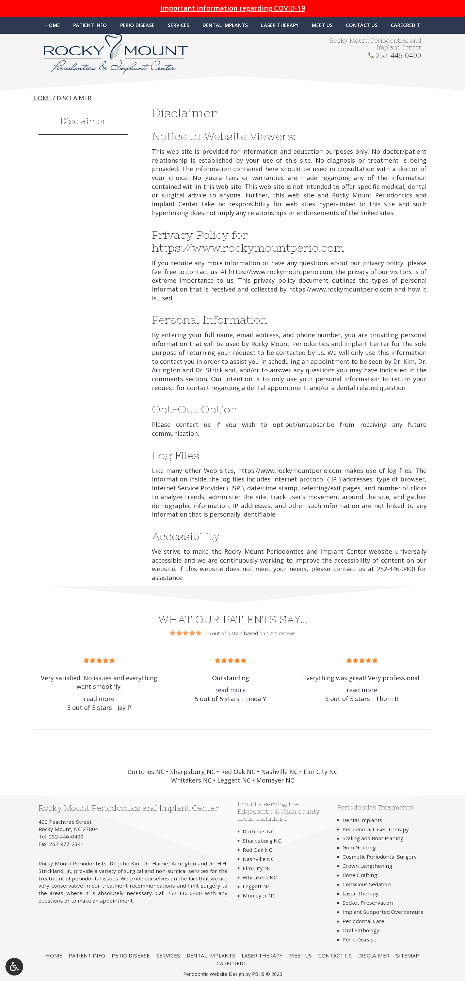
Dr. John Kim (125, 863)
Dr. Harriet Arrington (169, 863)
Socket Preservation (367, 902)
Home (52, 25)
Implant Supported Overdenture (382, 911)
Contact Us (362, 25)
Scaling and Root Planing (372, 838)
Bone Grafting (359, 875)
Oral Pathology (360, 930)
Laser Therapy (280, 25)
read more (99, 699)
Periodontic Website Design (213, 974)
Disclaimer (83, 121)
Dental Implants (225, 25)
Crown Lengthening (367, 865)
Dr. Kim (404, 361)
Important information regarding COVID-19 (232, 8)
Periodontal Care (363, 921)
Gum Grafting (359, 847)
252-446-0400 (398, 55)
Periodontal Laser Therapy (375, 829)
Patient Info (90, 25)
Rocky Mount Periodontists (72, 863)
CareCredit (405, 25)
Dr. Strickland (215, 370)
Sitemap (407, 955)
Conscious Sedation (366, 884)
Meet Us (322, 25)
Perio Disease (137, 25)
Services (178, 25)
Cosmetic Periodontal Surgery (379, 856)
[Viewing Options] (14, 966)
